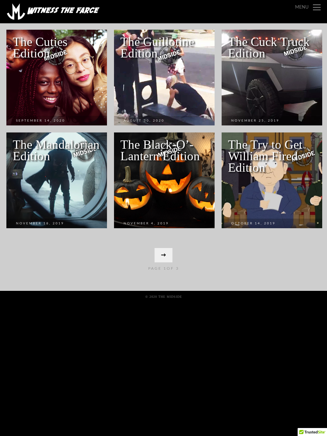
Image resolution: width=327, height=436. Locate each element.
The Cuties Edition (40, 47)
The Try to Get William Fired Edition (265, 156)
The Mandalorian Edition (56, 150)
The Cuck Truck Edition (269, 47)
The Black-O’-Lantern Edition (160, 150)
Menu (301, 7)
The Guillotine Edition (157, 47)
